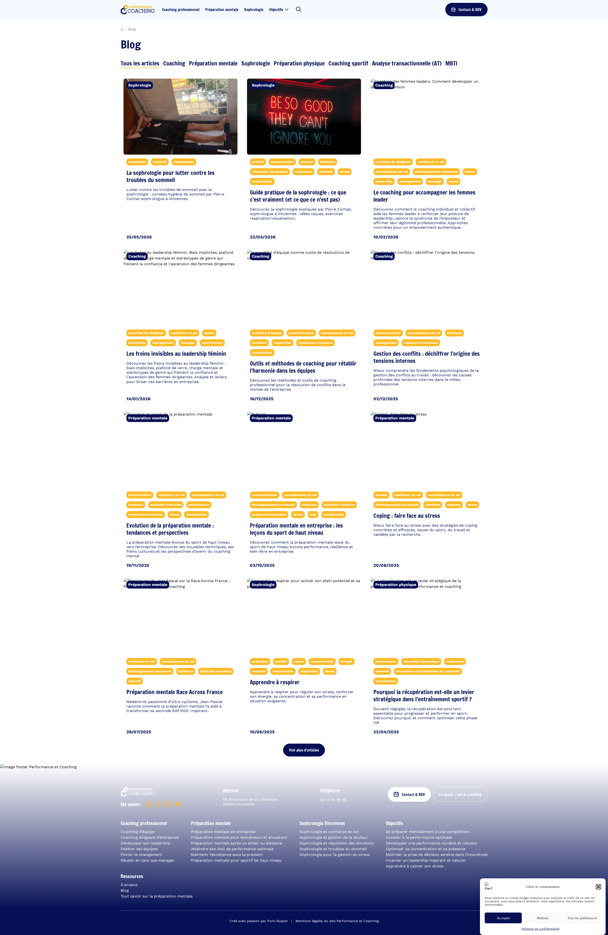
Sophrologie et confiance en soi (329, 831)
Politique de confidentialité (541, 928)
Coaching (174, 63)
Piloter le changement (141, 854)
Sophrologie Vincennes (322, 823)
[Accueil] (122, 29)
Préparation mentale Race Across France (174, 692)
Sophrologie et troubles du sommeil (333, 849)
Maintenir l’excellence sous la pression (227, 854)
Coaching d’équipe (138, 831)
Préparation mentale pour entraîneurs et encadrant (239, 837)
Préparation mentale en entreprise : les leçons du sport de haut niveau (296, 529)
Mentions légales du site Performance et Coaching (337, 921)
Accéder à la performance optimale (419, 837)
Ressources (132, 876)
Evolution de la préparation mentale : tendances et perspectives (170, 529)
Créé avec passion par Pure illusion (259, 921)
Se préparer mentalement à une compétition (427, 831)
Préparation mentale (221, 9)
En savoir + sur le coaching (460, 794)
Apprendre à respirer (275, 682)
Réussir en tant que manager (148, 860)
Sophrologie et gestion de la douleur (334, 837)
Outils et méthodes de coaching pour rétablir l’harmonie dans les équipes (303, 367)
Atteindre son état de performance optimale (232, 849)
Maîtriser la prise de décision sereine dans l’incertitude (437, 854)
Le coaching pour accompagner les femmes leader (424, 196)
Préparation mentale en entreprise (223, 831)
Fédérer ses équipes (139, 849)
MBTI (451, 63)
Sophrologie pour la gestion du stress (335, 854)
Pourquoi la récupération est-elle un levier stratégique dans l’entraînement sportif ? (423, 695)
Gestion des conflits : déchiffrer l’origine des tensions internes (426, 357)
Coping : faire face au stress (406, 516)
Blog (125, 890)
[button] (598, 886)
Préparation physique (299, 63)
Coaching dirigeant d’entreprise (150, 837)
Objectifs (276, 9)
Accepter (503, 918)
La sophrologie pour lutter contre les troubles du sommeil (170, 176)
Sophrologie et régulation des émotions (337, 843)
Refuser (543, 918)
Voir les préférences (582, 918)
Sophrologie (254, 9)
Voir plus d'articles (304, 750)
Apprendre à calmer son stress (414, 866)
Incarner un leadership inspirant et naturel (426, 860)
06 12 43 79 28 (333, 800)
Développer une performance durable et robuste (431, 843)
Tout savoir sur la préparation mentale (157, 896)
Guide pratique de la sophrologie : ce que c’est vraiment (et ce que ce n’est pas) (298, 196)
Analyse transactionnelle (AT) (406, 63)
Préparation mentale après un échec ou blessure (236, 843)
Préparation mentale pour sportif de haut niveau (236, 860)
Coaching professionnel (180, 9)
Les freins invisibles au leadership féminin (176, 354)
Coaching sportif (348, 63)
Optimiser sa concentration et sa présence (425, 849)
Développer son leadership (145, 843)
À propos (129, 884)
